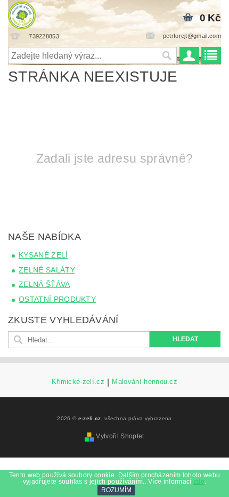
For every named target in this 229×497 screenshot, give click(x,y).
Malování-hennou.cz (144, 382)
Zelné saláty (47, 270)
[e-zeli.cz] (22, 14)
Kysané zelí (43, 255)
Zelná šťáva (44, 284)
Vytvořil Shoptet (120, 436)
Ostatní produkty (57, 299)
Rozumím (116, 490)
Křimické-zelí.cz (78, 382)
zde (199, 481)
